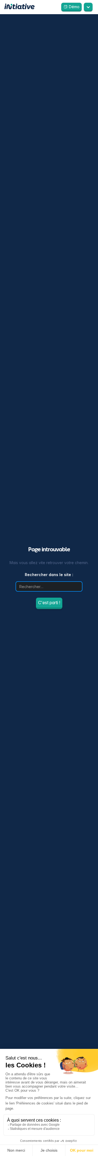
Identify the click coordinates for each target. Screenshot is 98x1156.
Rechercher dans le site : (49, 574)
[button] (88, 6)
